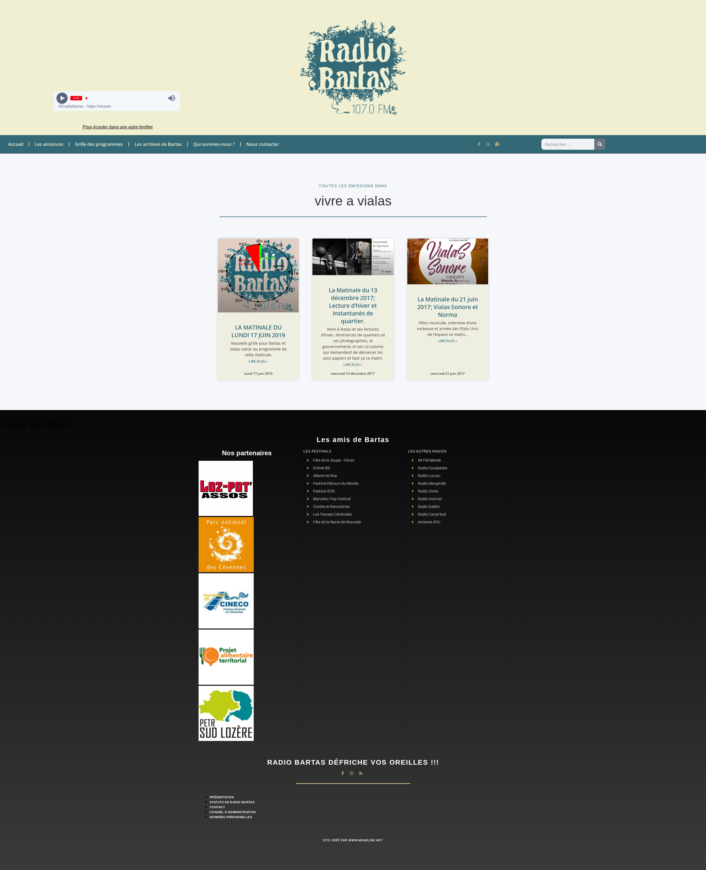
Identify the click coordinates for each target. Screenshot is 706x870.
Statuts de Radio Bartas (232, 802)
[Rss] (361, 773)
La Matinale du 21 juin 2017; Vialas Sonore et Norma (447, 306)
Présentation (222, 797)
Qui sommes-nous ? (214, 144)
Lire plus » (258, 361)
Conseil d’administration (233, 812)
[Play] (62, 98)
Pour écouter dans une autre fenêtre (118, 127)
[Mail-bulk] (497, 144)
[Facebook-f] (479, 144)
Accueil (15, 144)
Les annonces (49, 144)
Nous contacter (262, 144)
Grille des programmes (99, 144)
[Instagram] (488, 144)
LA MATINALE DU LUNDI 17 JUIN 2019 (258, 331)
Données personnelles (231, 817)
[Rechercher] (599, 144)
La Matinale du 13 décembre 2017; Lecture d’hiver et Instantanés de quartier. (353, 305)
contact (217, 807)
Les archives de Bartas (158, 144)
